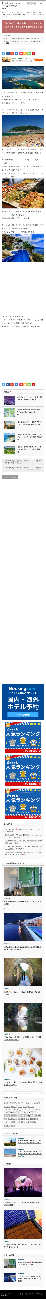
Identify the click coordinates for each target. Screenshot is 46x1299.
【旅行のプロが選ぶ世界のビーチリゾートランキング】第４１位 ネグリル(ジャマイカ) (23, 461)
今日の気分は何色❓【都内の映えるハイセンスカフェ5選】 (23, 829)
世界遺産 (14, 1116)
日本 (23, 1119)
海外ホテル (7, 1122)
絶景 (34, 41)
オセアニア (35, 1103)
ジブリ (25, 1106)
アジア (11, 1103)
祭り (23, 1122)
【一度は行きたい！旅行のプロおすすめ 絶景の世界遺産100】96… (29, 423)
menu (41, 3)
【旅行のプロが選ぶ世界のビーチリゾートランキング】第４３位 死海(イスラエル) (23, 468)
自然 (37, 41)
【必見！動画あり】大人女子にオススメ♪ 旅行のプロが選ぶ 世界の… (29, 449)
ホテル (6, 1112)
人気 (31, 41)
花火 (35, 1122)
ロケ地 (35, 1112)
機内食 (36, 1119)
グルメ (20, 1106)
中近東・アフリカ (23, 1116)
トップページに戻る (10, 477)
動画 (9, 1119)
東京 (31, 1119)
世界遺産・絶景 (31, 12)
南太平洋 (15, 1119)
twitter (31, 3)
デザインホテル (9, 1109)
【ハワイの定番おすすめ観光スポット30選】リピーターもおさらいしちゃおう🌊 (30, 1154)
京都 (31, 1116)
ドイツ (17, 1109)
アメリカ (17, 1103)
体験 (39, 1116)
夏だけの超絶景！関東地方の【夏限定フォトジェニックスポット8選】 (29, 1142)
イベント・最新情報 (13, 12)
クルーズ (14, 1106)
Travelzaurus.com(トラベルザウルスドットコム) (24, 1294)
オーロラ (7, 1106)
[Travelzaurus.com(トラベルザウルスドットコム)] (11, 6)
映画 (27, 1119)
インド (29, 1103)
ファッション (35, 1109)
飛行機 (13, 1125)
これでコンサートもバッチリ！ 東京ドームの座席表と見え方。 (29, 398)
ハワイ (22, 1109)
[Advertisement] (23, 290)
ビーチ (7, 41)
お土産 (6, 1103)
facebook (34, 3)
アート (23, 1103)
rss (28, 3)
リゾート (26, 41)
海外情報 (38, 12)
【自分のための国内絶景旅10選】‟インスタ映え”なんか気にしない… (29, 412)
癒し (19, 1122)
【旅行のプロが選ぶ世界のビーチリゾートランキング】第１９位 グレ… (29, 436)
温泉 (13, 1122)
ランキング (20, 41)
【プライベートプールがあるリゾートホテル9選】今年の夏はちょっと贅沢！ (29, 1279)
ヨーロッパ (23, 12)
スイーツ (31, 1106)
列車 (5, 1119)
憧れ (19, 1119)
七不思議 (7, 1116)
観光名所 (7, 1125)
